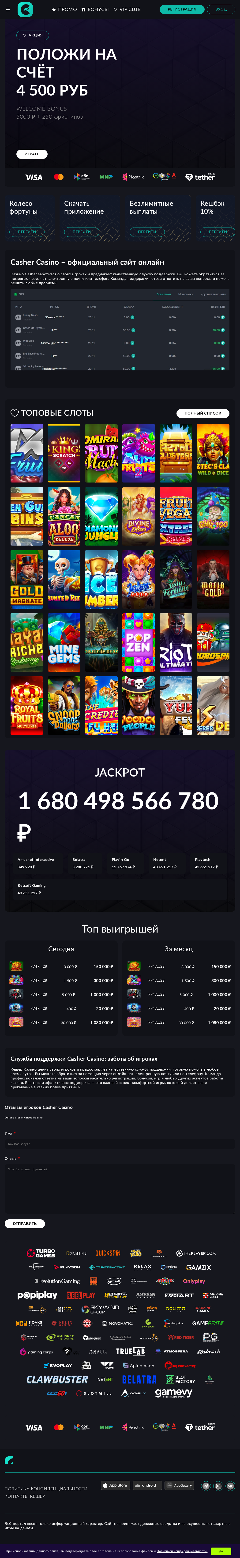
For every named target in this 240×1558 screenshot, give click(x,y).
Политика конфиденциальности (46, 1489)
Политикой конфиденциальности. (182, 1551)
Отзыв (11, 1159)
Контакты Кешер (25, 1496)
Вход (221, 9)
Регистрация (182, 9)
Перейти (27, 232)
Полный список (203, 413)
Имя (8, 1133)
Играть (32, 154)
